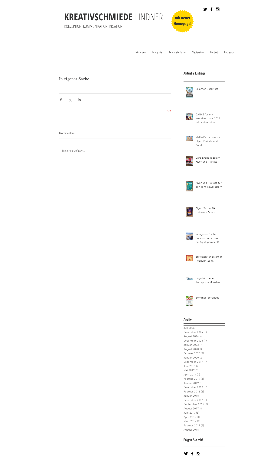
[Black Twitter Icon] (205, 9)
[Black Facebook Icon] (211, 9)
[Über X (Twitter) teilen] (70, 99)
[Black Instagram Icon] (217, 9)
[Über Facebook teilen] (61, 99)
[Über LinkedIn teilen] (79, 99)
